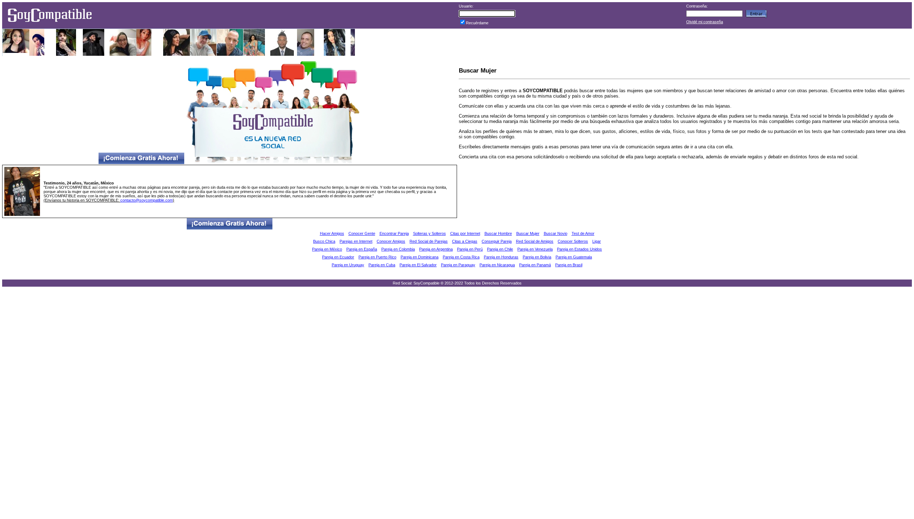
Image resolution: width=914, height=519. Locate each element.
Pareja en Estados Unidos (579, 249)
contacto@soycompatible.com (146, 200)
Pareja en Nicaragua (497, 265)
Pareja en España (361, 249)
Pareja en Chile (500, 249)
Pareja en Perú (470, 249)
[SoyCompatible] (49, 24)
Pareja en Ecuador (338, 257)
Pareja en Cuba (381, 265)
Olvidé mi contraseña (704, 22)
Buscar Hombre (498, 233)
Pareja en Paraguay (458, 265)
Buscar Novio (555, 233)
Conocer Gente (361, 233)
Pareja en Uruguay (348, 265)
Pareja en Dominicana (419, 257)
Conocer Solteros (573, 241)
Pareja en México (327, 249)
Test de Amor (583, 233)
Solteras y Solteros (429, 233)
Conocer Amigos (391, 241)
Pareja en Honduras (501, 257)
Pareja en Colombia (398, 249)
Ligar (596, 241)
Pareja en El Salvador (418, 265)
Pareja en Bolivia (537, 257)
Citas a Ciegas (464, 241)
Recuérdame (477, 23)
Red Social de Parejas (429, 241)
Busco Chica (324, 241)
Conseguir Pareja (497, 241)
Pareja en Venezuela (535, 249)
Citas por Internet (465, 233)
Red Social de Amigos (534, 241)
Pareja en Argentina (436, 249)
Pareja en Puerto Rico (377, 257)
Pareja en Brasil (568, 265)
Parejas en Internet (356, 241)
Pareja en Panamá (535, 265)
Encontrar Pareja (394, 233)
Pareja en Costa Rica (461, 257)
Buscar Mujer (527, 233)
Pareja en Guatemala (574, 257)
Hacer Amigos (332, 233)
